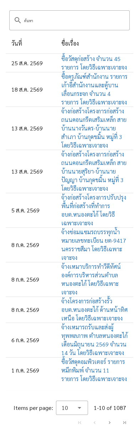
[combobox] (72, 408)
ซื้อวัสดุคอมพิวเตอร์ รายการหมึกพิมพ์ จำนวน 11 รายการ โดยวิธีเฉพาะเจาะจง (94, 370)
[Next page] (109, 422)
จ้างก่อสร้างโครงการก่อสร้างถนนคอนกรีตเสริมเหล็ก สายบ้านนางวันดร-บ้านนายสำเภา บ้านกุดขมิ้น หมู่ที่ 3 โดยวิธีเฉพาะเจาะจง (94, 128)
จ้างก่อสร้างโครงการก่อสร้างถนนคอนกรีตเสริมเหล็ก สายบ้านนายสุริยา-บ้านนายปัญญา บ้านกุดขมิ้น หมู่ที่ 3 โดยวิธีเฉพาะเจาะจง (94, 171)
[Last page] (124, 422)
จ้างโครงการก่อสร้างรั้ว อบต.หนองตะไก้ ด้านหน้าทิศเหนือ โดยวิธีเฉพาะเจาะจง (94, 309)
